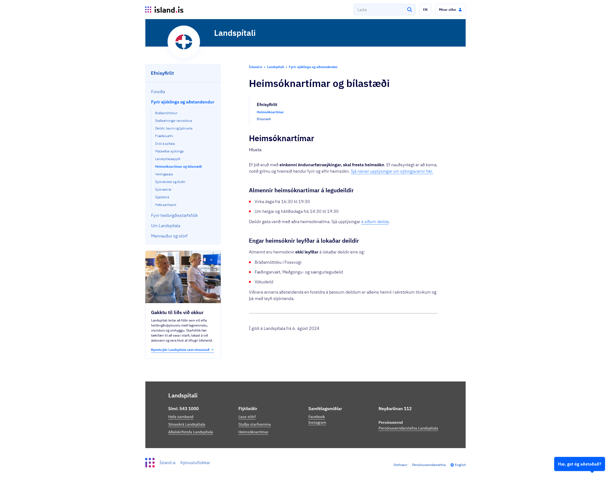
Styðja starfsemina (254, 424)
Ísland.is (167, 462)
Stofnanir (400, 465)
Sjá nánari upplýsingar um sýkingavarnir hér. (392, 171)
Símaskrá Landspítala (186, 424)
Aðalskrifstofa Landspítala (190, 431)
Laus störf (247, 416)
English (460, 465)
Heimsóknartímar (253, 431)
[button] (425, 9)
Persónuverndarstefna (429, 465)
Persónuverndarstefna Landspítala (408, 428)
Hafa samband (180, 416)
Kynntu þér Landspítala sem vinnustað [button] (180, 350)
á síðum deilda (375, 221)
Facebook (316, 416)
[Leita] (409, 9)
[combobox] (384, 9)
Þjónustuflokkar (195, 462)
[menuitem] (183, 91)
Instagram (317, 422)
